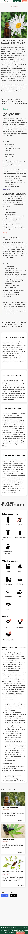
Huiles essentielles (14, 6)
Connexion (25, 1)
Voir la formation (17, 1)
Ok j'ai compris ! (20, 932)
